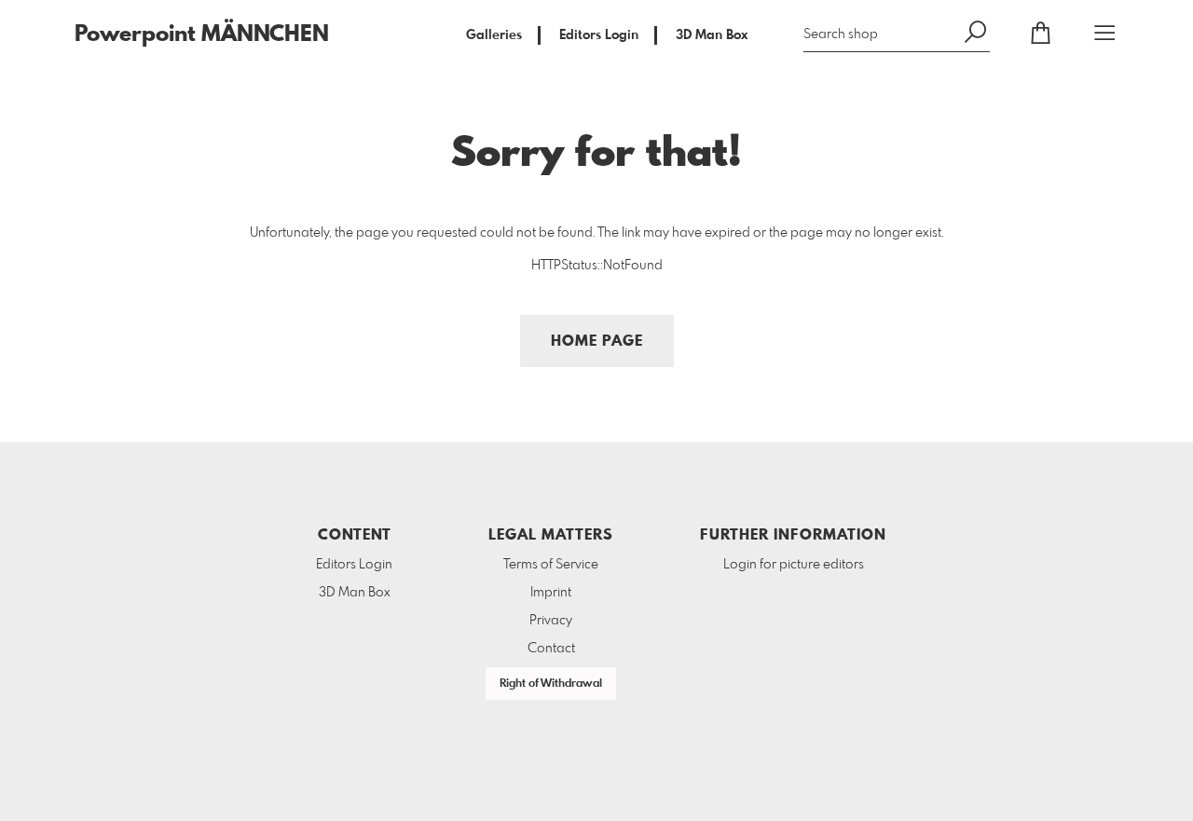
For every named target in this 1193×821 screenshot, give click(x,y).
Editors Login (598, 35)
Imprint (550, 592)
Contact (551, 648)
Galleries (494, 35)
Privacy (550, 620)
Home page (597, 341)
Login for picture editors (793, 564)
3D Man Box (711, 35)
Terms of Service (550, 564)
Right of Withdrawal (551, 684)
